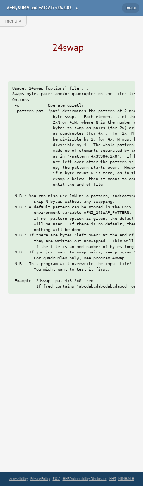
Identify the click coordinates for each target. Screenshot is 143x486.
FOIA (56, 478)
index (131, 7)
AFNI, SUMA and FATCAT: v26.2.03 (39, 7)
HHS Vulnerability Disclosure (85, 478)
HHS (112, 478)
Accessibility (18, 478)
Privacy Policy (40, 478)
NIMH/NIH (126, 478)
